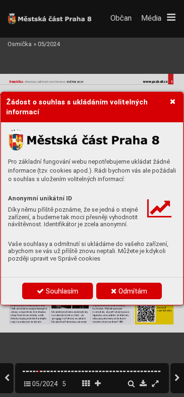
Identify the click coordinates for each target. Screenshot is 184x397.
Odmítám (132, 291)
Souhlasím (61, 291)
